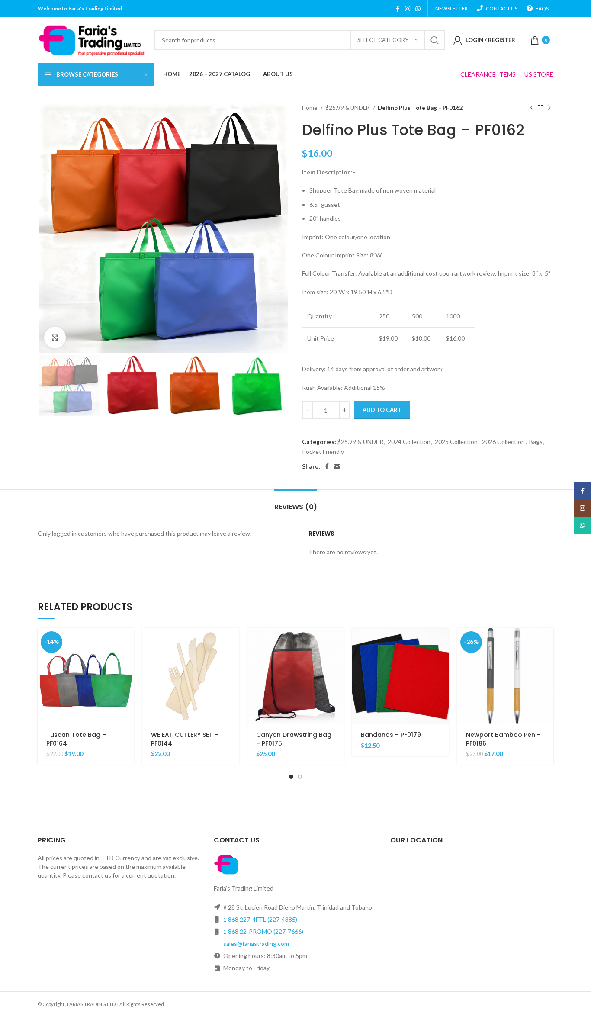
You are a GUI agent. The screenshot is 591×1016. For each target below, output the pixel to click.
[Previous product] (531, 108)
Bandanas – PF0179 (391, 734)
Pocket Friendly (323, 451)
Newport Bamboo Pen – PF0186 (503, 739)
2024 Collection (409, 441)
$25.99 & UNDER (348, 107)
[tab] (295, 502)
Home (310, 107)
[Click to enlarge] (55, 337)
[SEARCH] (435, 40)
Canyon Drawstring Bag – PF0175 (293, 739)
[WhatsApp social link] (418, 8)
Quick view (127, 662)
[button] (127, 642)
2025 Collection (456, 441)
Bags (536, 441)
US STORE (538, 74)
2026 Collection (503, 441)
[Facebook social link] (397, 8)
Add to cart (382, 409)
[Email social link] (337, 466)
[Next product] (549, 108)
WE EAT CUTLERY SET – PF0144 (184, 739)
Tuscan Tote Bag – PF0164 (76, 739)
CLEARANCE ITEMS (488, 74)
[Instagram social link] (407, 8)
